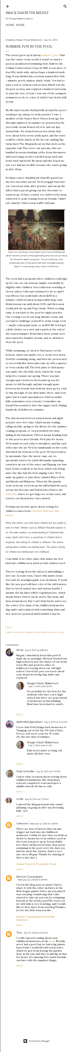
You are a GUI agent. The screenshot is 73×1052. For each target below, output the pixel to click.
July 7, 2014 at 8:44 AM (40, 745)
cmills (19, 799)
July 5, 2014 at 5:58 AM (36, 650)
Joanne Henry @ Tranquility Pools (36, 864)
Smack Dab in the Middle (27, 13)
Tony (19, 932)
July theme (19, 632)
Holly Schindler (25, 771)
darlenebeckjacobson (29, 721)
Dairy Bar (11, 494)
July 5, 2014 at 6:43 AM (55, 722)
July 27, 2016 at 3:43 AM (36, 932)
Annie (19, 650)
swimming (58, 632)
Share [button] (9, 627)
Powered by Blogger (39, 1041)
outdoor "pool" (50, 55)
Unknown (22, 823)
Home (10, 25)
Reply (19, 714)
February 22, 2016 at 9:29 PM (32, 879)
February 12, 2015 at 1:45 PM (44, 823)
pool (52, 941)
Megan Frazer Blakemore (39, 632)
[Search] (65, 5)
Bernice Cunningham (29, 876)
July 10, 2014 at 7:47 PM (48, 771)
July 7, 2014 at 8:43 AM (40, 686)
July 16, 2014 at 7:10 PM (37, 799)
